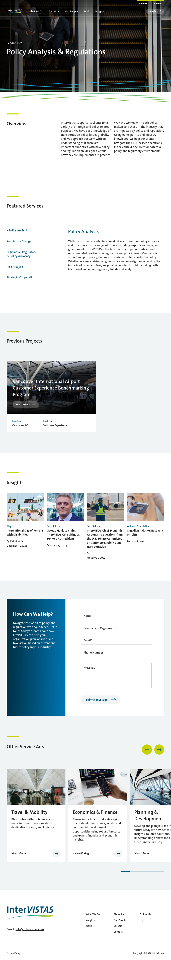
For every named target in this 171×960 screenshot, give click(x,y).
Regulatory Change (19, 241)
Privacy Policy (13, 952)
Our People (71, 11)
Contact (143, 3)
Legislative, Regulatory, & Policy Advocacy (22, 254)
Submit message (97, 700)
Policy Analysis (18, 230)
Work (86, 11)
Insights (100, 11)
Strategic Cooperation (21, 277)
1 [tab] (125, 871)
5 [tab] (160, 871)
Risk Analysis (15, 267)
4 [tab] (151, 871)
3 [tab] (142, 871)
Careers (158, 3)
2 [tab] (134, 871)
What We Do (36, 11)
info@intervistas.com (30, 929)
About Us (54, 11)
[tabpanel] (53, 396)
